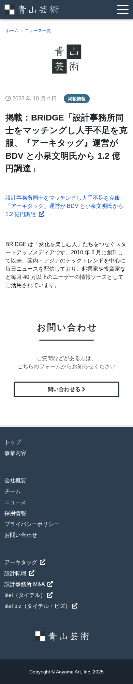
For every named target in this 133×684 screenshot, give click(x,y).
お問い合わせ (20, 535)
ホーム (12, 30)
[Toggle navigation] (123, 9)
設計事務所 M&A (25, 584)
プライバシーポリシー (31, 524)
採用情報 (15, 513)
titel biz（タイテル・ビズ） (37, 606)
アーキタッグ (21, 562)
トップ (12, 442)
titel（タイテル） (25, 595)
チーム (12, 491)
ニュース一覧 (38, 30)
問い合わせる (65, 389)
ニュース (15, 502)
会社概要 (15, 480)
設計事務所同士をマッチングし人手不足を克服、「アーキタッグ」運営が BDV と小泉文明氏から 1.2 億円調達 (65, 206)
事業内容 (15, 453)
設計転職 (16, 573)
